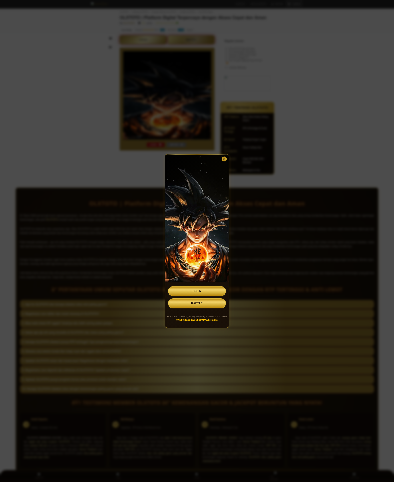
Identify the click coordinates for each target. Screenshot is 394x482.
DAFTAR (197, 303)
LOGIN (197, 291)
